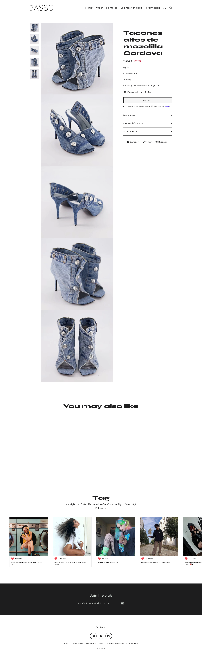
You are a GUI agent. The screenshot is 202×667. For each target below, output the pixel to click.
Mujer (99, 7)
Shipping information (133, 123)
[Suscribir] (122, 603)
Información (152, 7)
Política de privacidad (94, 643)
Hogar (88, 7)
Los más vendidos (131, 7)
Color (125, 67)
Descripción (129, 115)
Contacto (133, 643)
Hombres (111, 7)
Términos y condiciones (116, 643)
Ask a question (130, 131)
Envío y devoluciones (73, 643)
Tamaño (127, 79)
